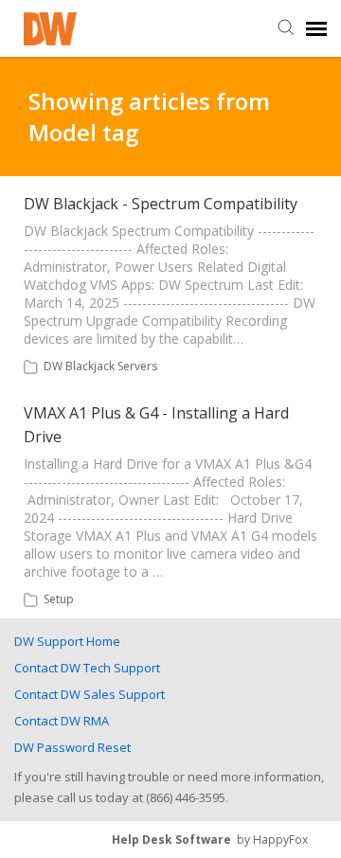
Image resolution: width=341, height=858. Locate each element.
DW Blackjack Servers (100, 366)
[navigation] (316, 28)
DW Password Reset (72, 747)
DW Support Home (67, 641)
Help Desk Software (171, 839)
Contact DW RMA (61, 720)
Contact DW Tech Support (87, 667)
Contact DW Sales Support (89, 694)
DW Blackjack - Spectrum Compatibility (160, 203)
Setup (59, 599)
